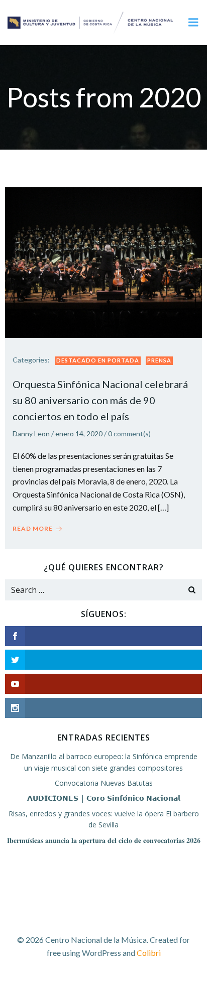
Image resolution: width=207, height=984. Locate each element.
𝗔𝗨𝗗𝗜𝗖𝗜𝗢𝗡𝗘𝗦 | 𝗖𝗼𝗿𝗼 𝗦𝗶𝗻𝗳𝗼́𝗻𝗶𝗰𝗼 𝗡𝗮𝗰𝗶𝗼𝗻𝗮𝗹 (103, 798)
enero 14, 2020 (78, 433)
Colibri (149, 952)
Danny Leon (31, 433)
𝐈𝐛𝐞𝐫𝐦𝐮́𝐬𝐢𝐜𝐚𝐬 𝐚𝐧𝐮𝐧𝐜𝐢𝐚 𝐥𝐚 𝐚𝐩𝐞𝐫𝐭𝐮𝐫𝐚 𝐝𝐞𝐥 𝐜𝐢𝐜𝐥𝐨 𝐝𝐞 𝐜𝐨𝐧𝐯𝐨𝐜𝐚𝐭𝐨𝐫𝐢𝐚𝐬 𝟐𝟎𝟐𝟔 (103, 840)
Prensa (159, 360)
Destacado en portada (97, 360)
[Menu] (193, 22)
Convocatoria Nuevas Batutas (104, 783)
